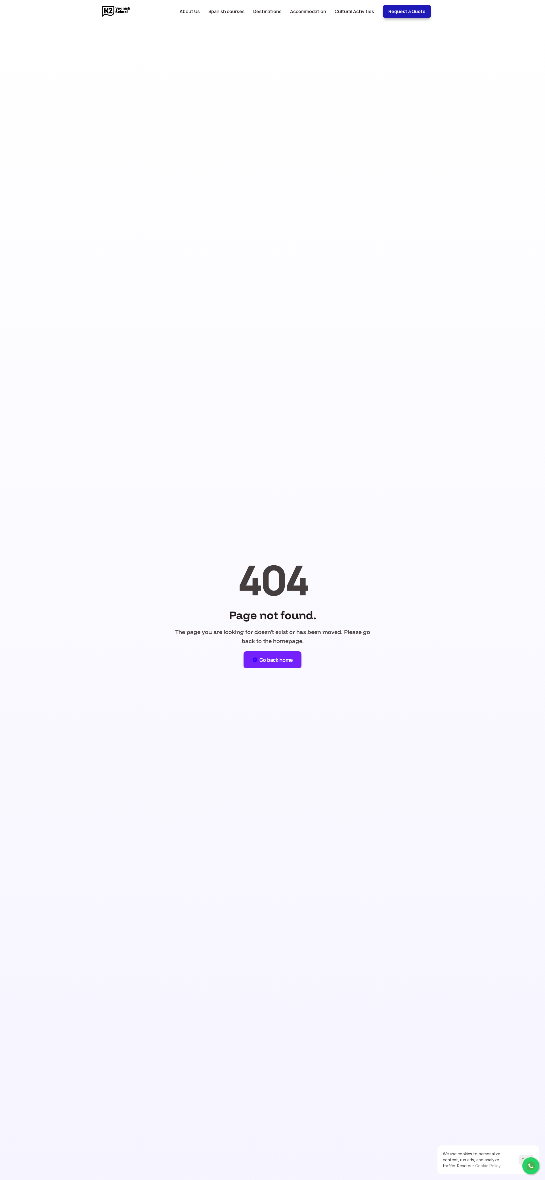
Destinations (267, 11)
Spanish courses (226, 11)
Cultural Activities (354, 11)
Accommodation (308, 11)
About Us (190, 11)
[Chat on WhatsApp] (530, 1165)
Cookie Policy (487, 1165)
